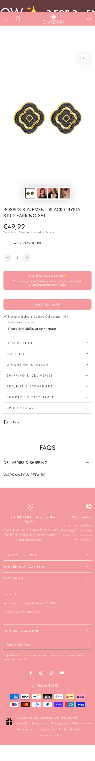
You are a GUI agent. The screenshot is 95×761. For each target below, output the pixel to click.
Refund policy (40, 723)
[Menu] (6, 19)
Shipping (24, 232)
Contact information (70, 729)
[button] (18, 19)
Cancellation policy (50, 735)
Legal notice (47, 729)
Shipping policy (26, 729)
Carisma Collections (41, 718)
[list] (47, 523)
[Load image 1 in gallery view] (30, 193)
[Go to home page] (53, 19)
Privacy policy (60, 723)
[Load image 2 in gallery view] (42, 193)
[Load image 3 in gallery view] (53, 193)
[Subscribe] (89, 645)
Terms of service (82, 723)
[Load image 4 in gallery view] (65, 193)
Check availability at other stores (32, 328)
